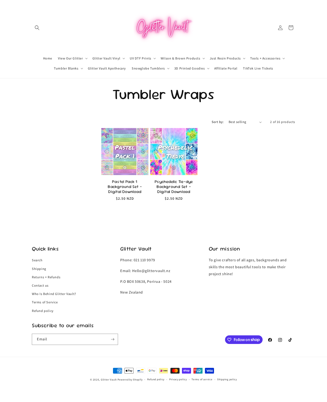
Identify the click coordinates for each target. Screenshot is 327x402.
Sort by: (218, 122)
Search (37, 260)
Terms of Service (45, 302)
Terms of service (202, 379)
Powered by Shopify (130, 379)
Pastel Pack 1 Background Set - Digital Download (125, 186)
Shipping (39, 269)
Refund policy (43, 311)
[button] (37, 27)
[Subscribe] (112, 339)
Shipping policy (227, 379)
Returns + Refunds (46, 277)
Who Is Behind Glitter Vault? (54, 294)
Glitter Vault (109, 379)
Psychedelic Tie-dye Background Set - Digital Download (174, 186)
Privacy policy (178, 379)
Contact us (40, 285)
